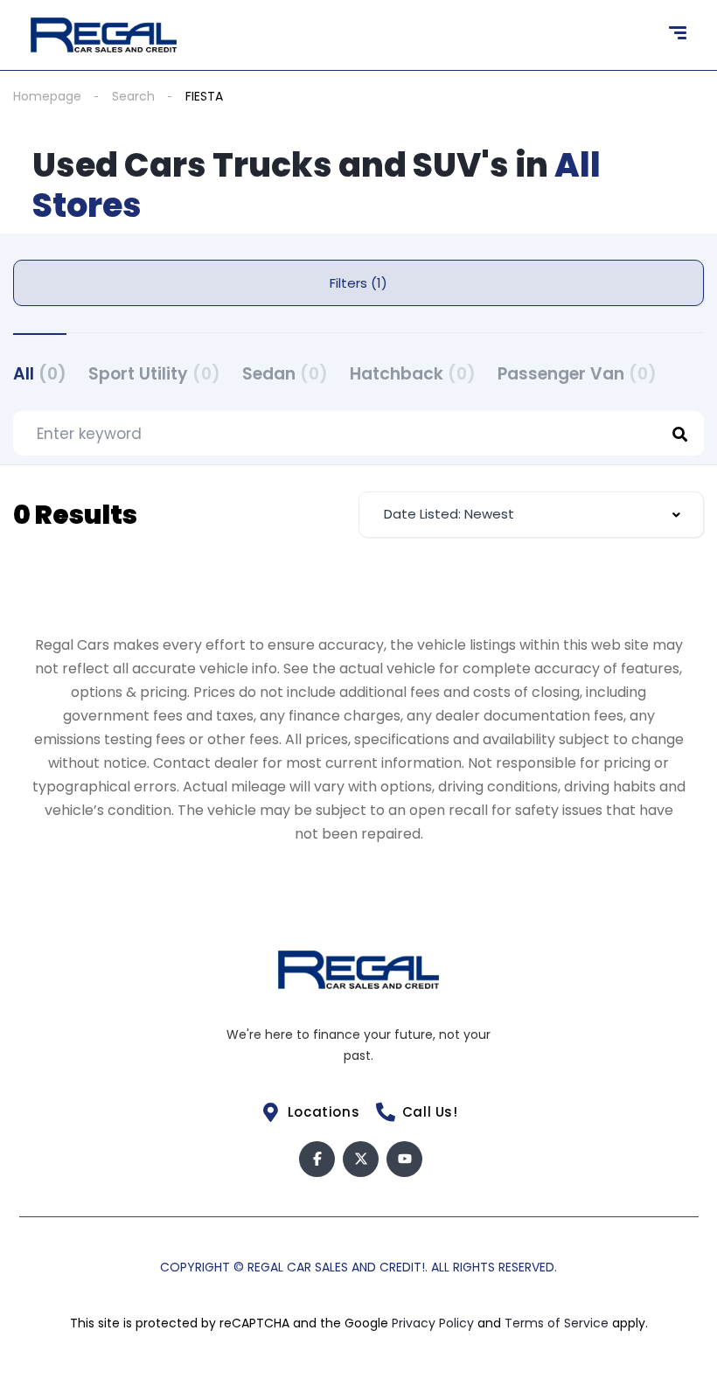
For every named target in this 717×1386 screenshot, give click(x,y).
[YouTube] (404, 1159)
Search (133, 96)
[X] (361, 1159)
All (39, 374)
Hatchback (413, 374)
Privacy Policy (434, 1323)
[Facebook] (317, 1159)
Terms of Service (558, 1323)
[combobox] (531, 514)
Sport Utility (154, 374)
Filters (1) (358, 283)
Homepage (47, 96)
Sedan (285, 374)
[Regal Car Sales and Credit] (104, 34)
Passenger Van (577, 374)
